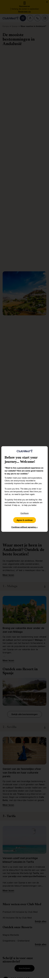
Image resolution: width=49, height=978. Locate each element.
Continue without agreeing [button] (24, 527)
